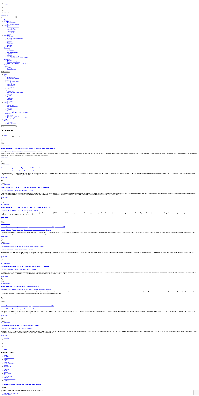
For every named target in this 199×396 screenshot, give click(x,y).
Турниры (39, 151)
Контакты (6, 4)
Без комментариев (5, 145)
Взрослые (6, 362)
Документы (7, 48)
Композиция (7, 369)
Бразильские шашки (9, 358)
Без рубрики (7, 356)
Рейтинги (9, 55)
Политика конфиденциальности (9, 393)
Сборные (9, 53)
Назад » (6, 349)
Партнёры (9, 45)
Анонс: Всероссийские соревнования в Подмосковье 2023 (20, 286)
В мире (2, 328)
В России (8, 151)
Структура (9, 39)
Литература (10, 46)
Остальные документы (13, 56)
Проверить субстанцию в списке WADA (17, 63)
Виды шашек (7, 25)
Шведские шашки (8, 381)
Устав (8, 49)
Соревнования (7, 21)
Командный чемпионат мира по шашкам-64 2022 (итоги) (20, 325)
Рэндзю (9, 34)
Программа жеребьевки (13, 24)
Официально (10, 50)
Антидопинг (7, 59)
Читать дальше (4, 157)
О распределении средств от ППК (19, 57)
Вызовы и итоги (11, 22)
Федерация (7, 35)
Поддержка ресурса (6, 394)
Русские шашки (11, 31)
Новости (6, 20)
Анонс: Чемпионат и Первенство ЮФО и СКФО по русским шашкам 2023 (26, 207)
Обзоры (21, 170)
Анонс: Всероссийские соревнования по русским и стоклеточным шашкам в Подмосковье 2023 (33, 227)
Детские (14, 151)
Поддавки (6, 374)
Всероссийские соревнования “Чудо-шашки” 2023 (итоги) (20, 168)
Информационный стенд (13, 62)
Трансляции (10, 67)
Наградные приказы (12, 52)
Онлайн (6, 66)
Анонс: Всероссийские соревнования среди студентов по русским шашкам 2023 (27, 306)
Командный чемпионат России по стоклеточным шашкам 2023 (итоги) (25, 266)
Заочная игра (7, 366)
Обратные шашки (11, 29)
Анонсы (3, 151)
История (9, 42)
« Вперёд (6, 338)
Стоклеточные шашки (13, 27)
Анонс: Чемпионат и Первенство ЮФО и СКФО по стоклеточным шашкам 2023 (28, 148)
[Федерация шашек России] (4, 15)
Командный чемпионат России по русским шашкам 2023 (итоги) (22, 247)
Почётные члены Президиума (15, 38)
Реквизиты (10, 43)
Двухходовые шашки (9, 363)
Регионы (9, 41)
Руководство (10, 36)
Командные (20, 151)
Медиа (5, 64)
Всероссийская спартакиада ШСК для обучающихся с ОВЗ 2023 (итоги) (25, 187)
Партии (12, 28)
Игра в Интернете (11, 69)
